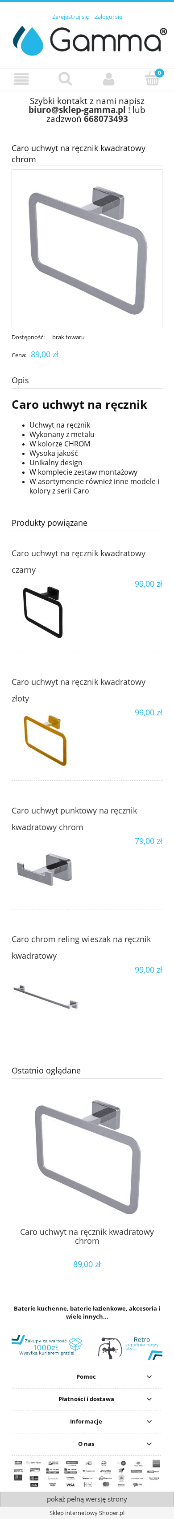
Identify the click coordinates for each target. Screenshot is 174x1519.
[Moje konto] (109, 79)
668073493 (106, 118)
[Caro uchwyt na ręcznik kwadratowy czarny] (49, 612)
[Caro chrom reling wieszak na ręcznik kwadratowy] (49, 998)
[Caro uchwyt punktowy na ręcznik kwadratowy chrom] (49, 869)
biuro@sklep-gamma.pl (77, 109)
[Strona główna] (87, 39)
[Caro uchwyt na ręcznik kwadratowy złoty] (49, 741)
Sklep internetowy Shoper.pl (87, 1513)
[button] (22, 79)
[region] (87, 1347)
